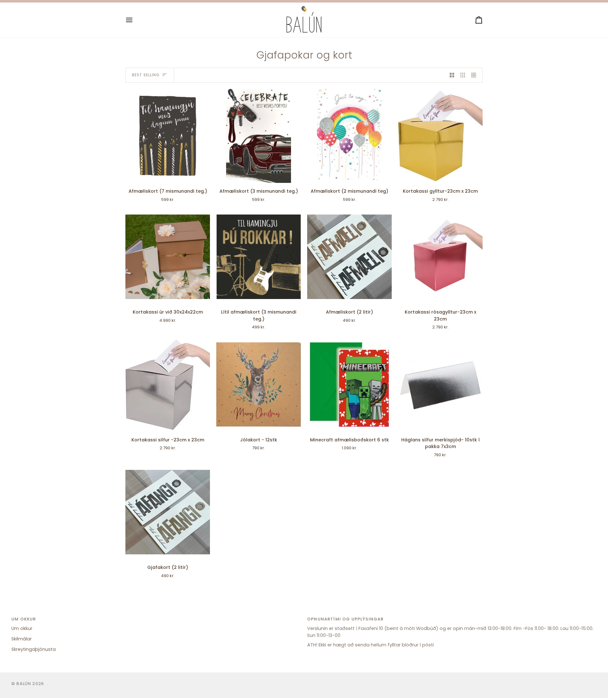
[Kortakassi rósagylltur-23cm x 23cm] (440, 257)
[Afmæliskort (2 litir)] (349, 257)
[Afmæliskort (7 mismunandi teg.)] (167, 136)
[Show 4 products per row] (475, 75)
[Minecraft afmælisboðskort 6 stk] (349, 385)
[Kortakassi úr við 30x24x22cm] (167, 257)
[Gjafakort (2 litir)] (167, 512)
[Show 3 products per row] (462, 75)
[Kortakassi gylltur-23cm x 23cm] (440, 136)
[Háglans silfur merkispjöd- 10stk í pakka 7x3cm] (440, 385)
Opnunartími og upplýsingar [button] (345, 619)
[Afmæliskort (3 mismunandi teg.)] (258, 136)
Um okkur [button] (23, 619)
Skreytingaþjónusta (33, 649)
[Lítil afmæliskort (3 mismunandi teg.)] (258, 257)
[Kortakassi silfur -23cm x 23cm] (167, 385)
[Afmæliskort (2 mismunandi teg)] (349, 136)
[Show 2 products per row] (452, 75)
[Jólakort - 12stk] (258, 385)
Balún (23, 684)
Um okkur (21, 628)
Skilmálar (21, 639)
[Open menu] (134, 20)
